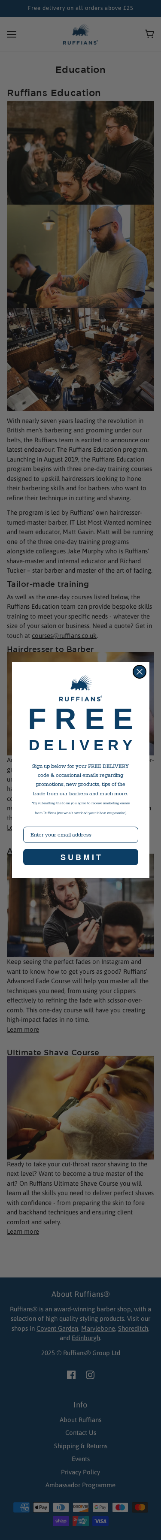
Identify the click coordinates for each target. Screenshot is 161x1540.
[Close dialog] (139, 671)
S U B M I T (81, 857)
